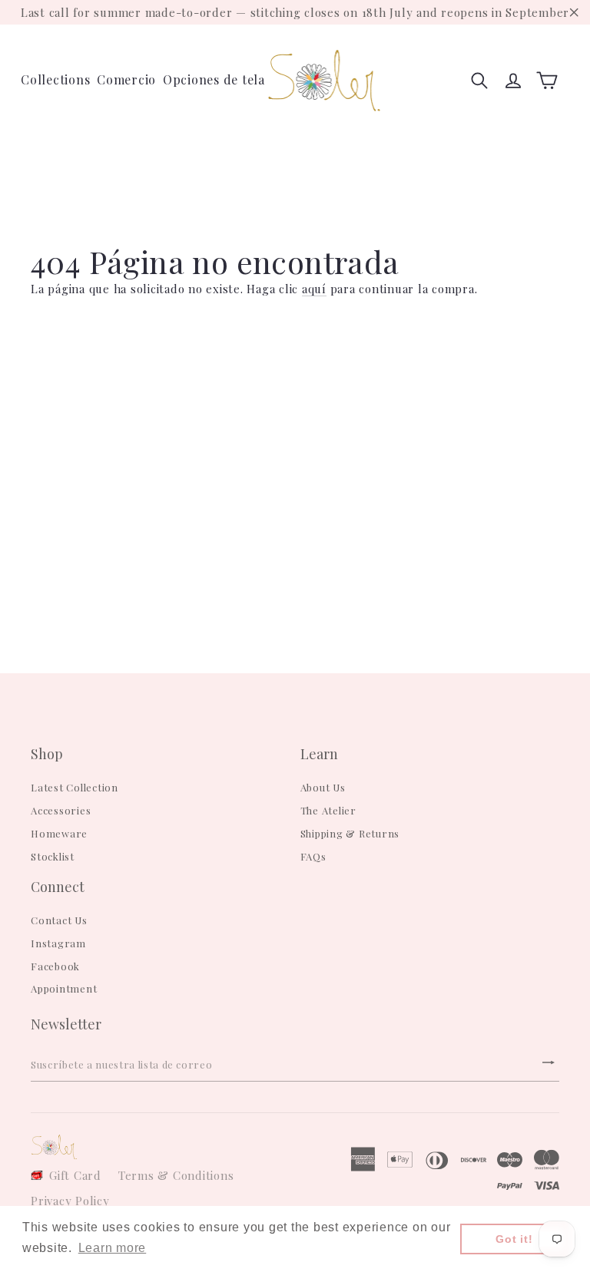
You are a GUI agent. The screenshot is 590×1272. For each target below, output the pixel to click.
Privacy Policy (70, 1200)
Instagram (58, 943)
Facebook (55, 966)
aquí (314, 288)
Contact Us (59, 920)
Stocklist (53, 856)
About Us (323, 787)
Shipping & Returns (350, 833)
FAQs (313, 856)
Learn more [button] (112, 1247)
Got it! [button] (514, 1239)
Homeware (59, 833)
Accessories (61, 810)
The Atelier (328, 810)
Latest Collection (74, 787)
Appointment (64, 988)
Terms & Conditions (176, 1175)
